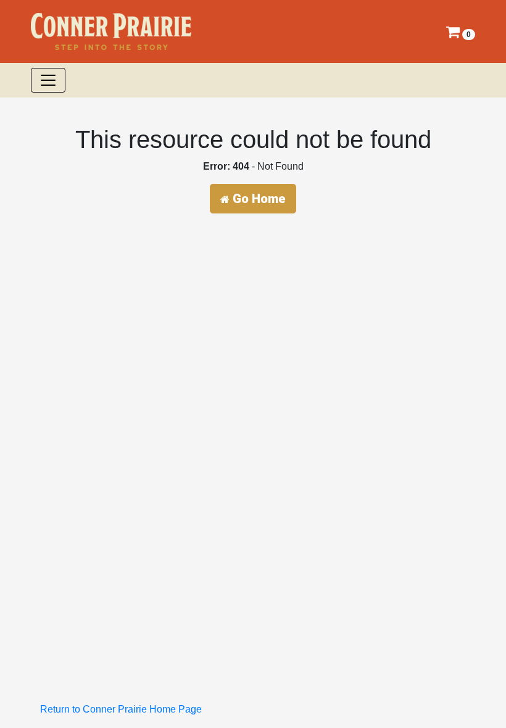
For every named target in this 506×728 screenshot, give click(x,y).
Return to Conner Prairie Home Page (121, 709)
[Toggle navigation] (48, 80)
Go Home (258, 198)
